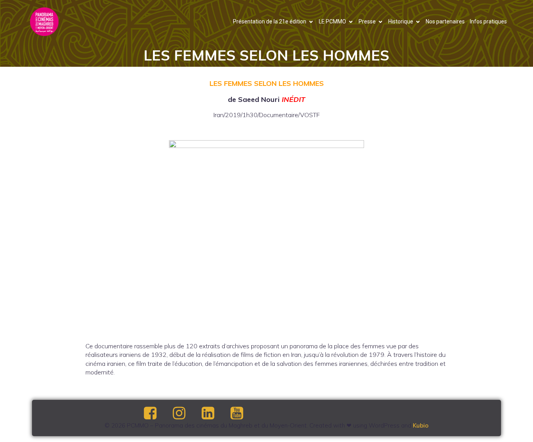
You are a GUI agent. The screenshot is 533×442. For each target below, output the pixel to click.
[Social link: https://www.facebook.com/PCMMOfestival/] (156, 413)
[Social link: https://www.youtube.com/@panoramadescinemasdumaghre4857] (243, 413)
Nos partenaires (445, 21)
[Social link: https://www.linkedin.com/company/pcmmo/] (214, 413)
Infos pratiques (488, 21)
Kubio (420, 425)
